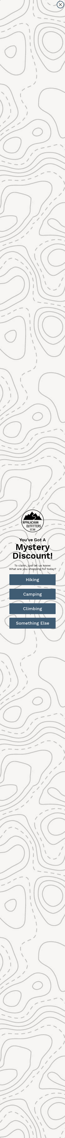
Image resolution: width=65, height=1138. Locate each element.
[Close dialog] (60, 4)
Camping (32, 594)
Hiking (32, 579)
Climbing (32, 608)
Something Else (32, 623)
